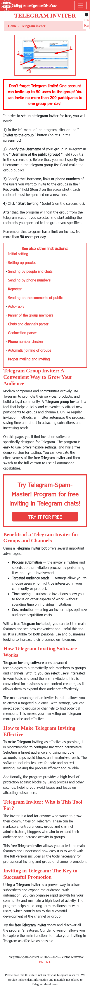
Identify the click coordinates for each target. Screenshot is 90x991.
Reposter (15, 288)
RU (48, 962)
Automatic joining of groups (29, 350)
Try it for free (45, 517)
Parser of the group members (30, 315)
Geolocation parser (22, 332)
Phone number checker (25, 341)
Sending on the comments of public (35, 297)
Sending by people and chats (30, 271)
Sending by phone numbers (29, 280)
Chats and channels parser (28, 324)
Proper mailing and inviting (29, 359)
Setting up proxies (22, 262)
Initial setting (18, 253)
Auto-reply (16, 306)
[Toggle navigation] (80, 5)
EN (41, 962)
